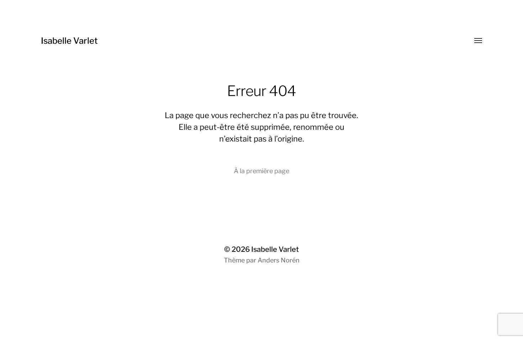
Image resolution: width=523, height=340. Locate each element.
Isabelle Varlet (69, 41)
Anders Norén (279, 260)
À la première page (261, 171)
